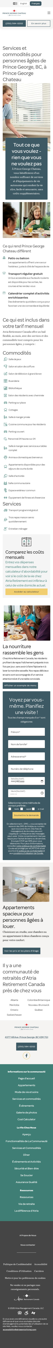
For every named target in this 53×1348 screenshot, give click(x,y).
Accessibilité (40, 1264)
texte (16, 809)
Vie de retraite (26, 1204)
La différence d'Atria (26, 1211)
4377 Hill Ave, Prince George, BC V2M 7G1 (26, 1037)
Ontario (14, 1009)
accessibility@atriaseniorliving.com (19, 1329)
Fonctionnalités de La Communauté (26, 1141)
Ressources (26, 1197)
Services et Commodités (26, 1148)
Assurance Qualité (26, 1182)
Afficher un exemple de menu (20, 685)
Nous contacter (28, 1245)
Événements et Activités (26, 1161)
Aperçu (26, 1134)
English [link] (23, 3)
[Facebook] (26, 1056)
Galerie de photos (26, 1112)
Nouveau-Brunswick (38, 1004)
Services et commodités (26, 1099)
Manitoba (14, 1004)
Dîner (26, 1155)
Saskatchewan (14, 1014)
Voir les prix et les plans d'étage (21, 951)
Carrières (39, 1271)
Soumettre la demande (26, 815)
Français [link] (36, 3)
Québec (39, 1009)
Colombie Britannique (38, 1000)
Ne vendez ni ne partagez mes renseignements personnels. (25, 1287)
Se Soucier (26, 1175)
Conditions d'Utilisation (19, 1271)
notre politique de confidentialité (31, 846)
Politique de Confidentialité (17, 1264)
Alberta (14, 1000)
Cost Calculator (26, 1119)
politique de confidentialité (31, 851)
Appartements (26, 1085)
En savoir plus (38, 23)
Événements (26, 1105)
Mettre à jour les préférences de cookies (25, 1278)
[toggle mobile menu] (49, 13)
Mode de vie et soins (26, 1092)
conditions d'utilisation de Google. (28, 853)
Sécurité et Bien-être (26, 1168)
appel (28, 809)
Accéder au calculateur (26, 591)
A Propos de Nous (28, 1235)
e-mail (41, 809)
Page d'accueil (26, 1078)
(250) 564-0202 (14, 23)
